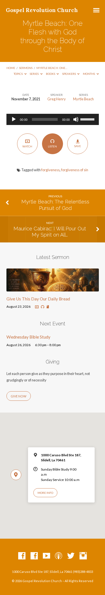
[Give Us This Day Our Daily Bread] (52, 288)
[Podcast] (58, 556)
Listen (52, 146)
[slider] (88, 119)
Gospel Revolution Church (42, 10)
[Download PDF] (47, 307)
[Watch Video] (37, 307)
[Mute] (76, 119)
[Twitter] (70, 556)
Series (34, 73)
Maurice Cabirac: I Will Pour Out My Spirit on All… (49, 232)
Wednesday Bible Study (28, 336)
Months (89, 73)
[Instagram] (83, 556)
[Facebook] (21, 556)
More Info (45, 492)
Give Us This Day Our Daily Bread (38, 298)
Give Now (18, 396)
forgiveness (50, 170)
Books (51, 73)
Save (77, 146)
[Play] (14, 119)
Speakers (69, 73)
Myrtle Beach (83, 99)
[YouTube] (46, 556)
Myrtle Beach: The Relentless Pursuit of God (55, 205)
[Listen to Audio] (42, 307)
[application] (52, 119)
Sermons (25, 68)
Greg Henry (56, 99)
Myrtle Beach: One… (51, 68)
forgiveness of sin (74, 170)
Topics (18, 73)
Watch (27, 146)
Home (10, 68)
